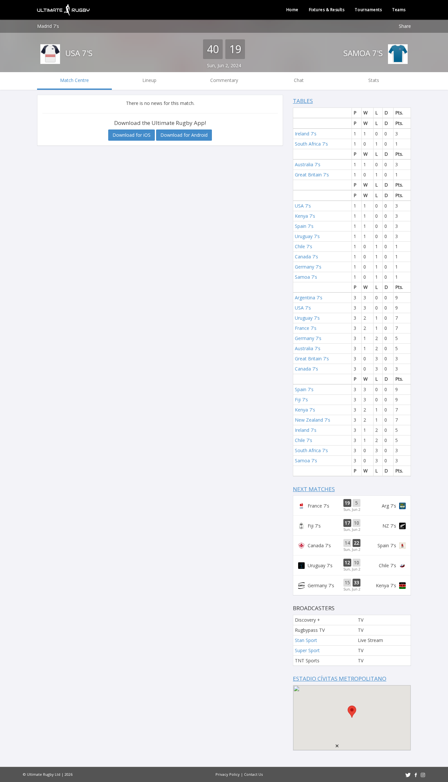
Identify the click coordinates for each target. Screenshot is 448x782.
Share (405, 26)
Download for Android (184, 135)
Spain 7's (304, 226)
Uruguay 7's (307, 236)
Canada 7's (306, 256)
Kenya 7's (305, 216)
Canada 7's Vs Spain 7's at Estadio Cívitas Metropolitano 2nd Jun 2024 (351, 545)
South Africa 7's (311, 144)
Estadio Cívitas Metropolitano (339, 678)
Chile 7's (303, 246)
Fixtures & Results (327, 9)
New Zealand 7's (312, 420)
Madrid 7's (48, 26)
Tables (303, 101)
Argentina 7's (308, 297)
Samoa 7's (364, 53)
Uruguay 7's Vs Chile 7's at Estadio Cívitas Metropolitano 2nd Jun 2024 (351, 565)
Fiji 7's (301, 399)
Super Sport (307, 650)
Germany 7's (308, 267)
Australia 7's (307, 164)
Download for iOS (131, 135)
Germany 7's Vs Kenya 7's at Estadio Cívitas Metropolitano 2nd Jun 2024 (351, 585)
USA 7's (77, 53)
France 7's (305, 328)
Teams (399, 9)
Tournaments (368, 9)
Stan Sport (306, 640)
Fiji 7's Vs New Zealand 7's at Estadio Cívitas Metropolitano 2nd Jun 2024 (351, 525)
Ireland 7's (305, 133)
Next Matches (314, 489)
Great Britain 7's (312, 174)
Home (292, 9)
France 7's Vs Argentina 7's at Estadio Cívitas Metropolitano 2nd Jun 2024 (351, 505)
